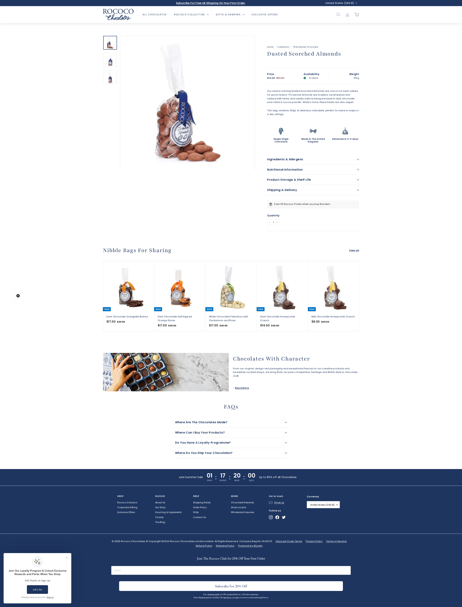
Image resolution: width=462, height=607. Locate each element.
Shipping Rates (202, 502)
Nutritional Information (285, 170)
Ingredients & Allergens (285, 159)
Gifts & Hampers (229, 14)
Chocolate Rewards (242, 502)
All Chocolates (155, 14)
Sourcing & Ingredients (168, 512)
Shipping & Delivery (282, 190)
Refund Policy (204, 545)
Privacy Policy (314, 541)
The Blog (160, 522)
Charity (159, 517)
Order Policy (200, 507)
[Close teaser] (18, 296)
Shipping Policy (225, 545)
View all (354, 250)
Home (270, 46)
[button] (10, 303)
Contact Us (199, 517)
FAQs (196, 512)
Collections (283, 46)
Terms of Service (336, 541)
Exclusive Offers (265, 14)
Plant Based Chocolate (305, 46)
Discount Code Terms (289, 541)
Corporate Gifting (127, 507)
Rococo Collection (190, 14)
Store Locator (238, 507)
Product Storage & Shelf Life (289, 180)
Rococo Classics (127, 502)
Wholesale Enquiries (242, 512)
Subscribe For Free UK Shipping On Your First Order (210, 3)
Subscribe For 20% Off (231, 586)
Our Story (160, 507)
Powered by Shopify (250, 545)
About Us (160, 502)
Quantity (273, 215)
